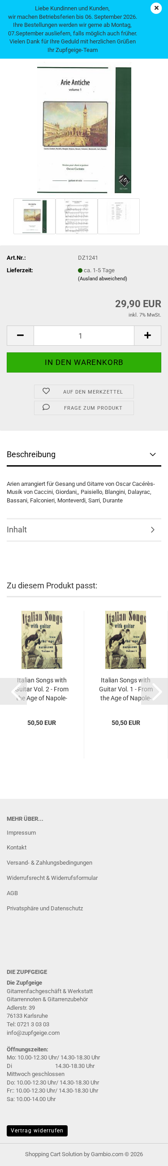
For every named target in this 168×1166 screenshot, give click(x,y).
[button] (20, 336)
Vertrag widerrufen (37, 1130)
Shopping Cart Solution (53, 1154)
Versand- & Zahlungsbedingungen (49, 862)
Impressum (21, 832)
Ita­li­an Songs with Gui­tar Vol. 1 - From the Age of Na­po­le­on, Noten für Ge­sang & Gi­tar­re (126, 690)
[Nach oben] (143, 1152)
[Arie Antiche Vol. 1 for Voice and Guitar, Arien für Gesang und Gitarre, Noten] (84, 128)
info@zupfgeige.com (33, 1032)
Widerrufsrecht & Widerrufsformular (52, 877)
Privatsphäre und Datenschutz (45, 908)
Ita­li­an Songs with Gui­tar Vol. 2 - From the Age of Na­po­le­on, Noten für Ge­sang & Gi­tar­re (42, 690)
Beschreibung (31, 454)
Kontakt (16, 847)
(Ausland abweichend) (102, 279)
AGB (12, 893)
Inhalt (17, 529)
